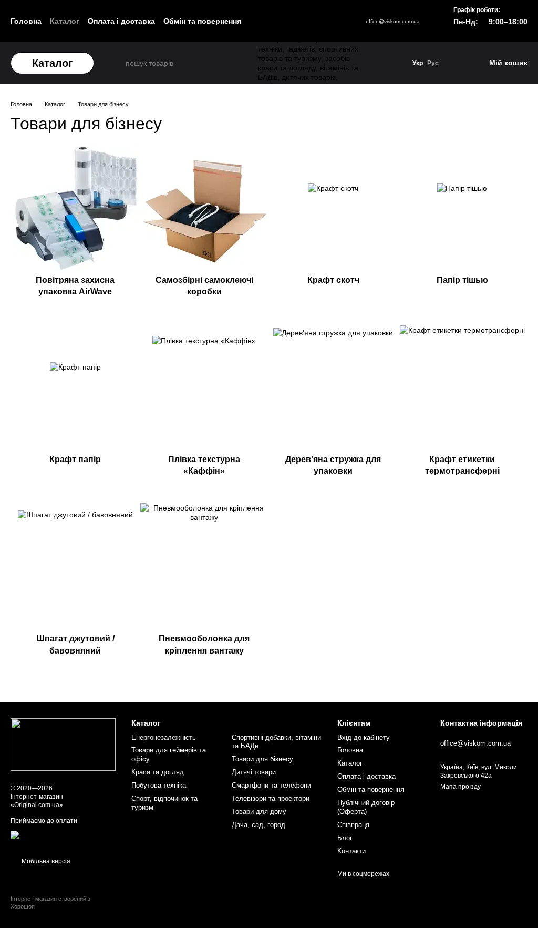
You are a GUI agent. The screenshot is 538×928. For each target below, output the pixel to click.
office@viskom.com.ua (393, 21)
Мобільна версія (45, 861)
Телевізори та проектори (270, 798)
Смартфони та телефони (271, 785)
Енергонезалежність (163, 737)
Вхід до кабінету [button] (363, 737)
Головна (26, 21)
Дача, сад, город (258, 825)
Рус (433, 63)
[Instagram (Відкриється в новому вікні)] (303, 21)
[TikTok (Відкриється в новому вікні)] (318, 21)
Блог (345, 838)
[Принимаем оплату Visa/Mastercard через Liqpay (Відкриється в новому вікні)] (63, 838)
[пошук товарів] (116, 63)
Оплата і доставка (121, 21)
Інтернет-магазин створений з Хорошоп (50, 902)
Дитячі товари (254, 772)
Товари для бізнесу (262, 759)
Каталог (64, 21)
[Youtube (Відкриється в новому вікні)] (333, 21)
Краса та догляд (157, 772)
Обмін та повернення (202, 21)
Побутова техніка (158, 785)
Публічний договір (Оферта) (366, 807)
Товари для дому (259, 811)
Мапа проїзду (460, 786)
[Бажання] (456, 63)
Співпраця (353, 825)
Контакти (351, 851)
